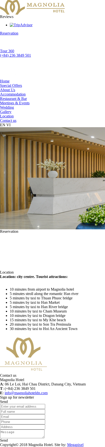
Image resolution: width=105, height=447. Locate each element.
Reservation (9, 33)
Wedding (7, 107)
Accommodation (13, 94)
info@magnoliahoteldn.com (26, 393)
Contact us (8, 120)
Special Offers (11, 85)
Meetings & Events (15, 103)
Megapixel (75, 445)
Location (7, 116)
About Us (7, 90)
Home (5, 81)
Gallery (5, 112)
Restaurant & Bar (13, 99)
